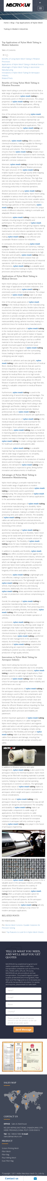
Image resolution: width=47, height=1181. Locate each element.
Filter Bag (5, 1154)
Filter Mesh (6, 1151)
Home (6, 23)
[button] (5, 55)
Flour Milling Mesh (9, 1157)
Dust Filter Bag (7, 1161)
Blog (12, 23)
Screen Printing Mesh (10, 1148)
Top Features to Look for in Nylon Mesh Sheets (25, 932)
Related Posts (7, 78)
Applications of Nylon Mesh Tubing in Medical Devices (23, 64)
